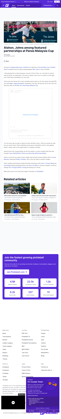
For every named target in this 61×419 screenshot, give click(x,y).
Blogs (43, 356)
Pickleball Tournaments (29, 343)
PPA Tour (25, 333)
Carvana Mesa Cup (43, 67)
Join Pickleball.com (16, 272)
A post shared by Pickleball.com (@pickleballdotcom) (30, 135)
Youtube (5, 380)
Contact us (44, 367)
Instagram (6, 367)
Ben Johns (36, 69)
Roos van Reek (33, 165)
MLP (23, 346)
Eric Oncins (22, 153)
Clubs (4, 349)
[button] (6, 5)
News (13, 5)
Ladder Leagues (8, 343)
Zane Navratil (33, 153)
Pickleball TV (26, 336)
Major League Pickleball (17, 83)
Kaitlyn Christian (21, 159)
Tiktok (4, 376)
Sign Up (57, 1)
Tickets (5, 359)
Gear (42, 340)
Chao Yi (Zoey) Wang (47, 163)
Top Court (25, 352)
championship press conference (19, 67)
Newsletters (45, 352)
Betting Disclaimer (27, 376)
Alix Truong (12, 167)
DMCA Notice (26, 373)
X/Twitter (5, 373)
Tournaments (20, 5)
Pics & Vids (44, 349)
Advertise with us (46, 370)
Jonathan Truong (21, 167)
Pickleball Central (27, 340)
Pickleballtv (39, 171)
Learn (43, 336)
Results (28, 5)
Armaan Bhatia (41, 153)
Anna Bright (7, 165)
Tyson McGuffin (14, 153)
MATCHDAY (25, 349)
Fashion (43, 346)
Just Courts (25, 356)
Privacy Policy (26, 367)
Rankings (5, 356)
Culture (43, 343)
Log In (51, 1)
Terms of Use (26, 370)
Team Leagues (7, 346)
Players (5, 352)
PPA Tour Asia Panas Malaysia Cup (27, 85)
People (43, 333)
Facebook (6, 370)
